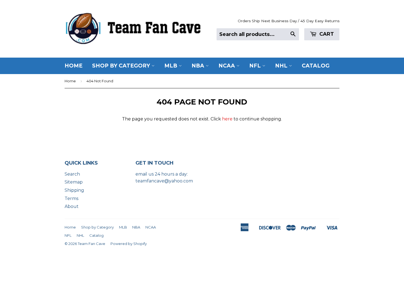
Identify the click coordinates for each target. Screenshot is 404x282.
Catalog (316, 66)
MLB (171, 66)
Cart (326, 34)
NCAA (227, 66)
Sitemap (74, 182)
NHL (282, 66)
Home (73, 66)
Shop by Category (121, 66)
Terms (71, 198)
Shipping (74, 190)
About (72, 206)
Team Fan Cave (91, 243)
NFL (255, 66)
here (227, 119)
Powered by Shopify (128, 243)
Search (72, 174)
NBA (199, 66)
